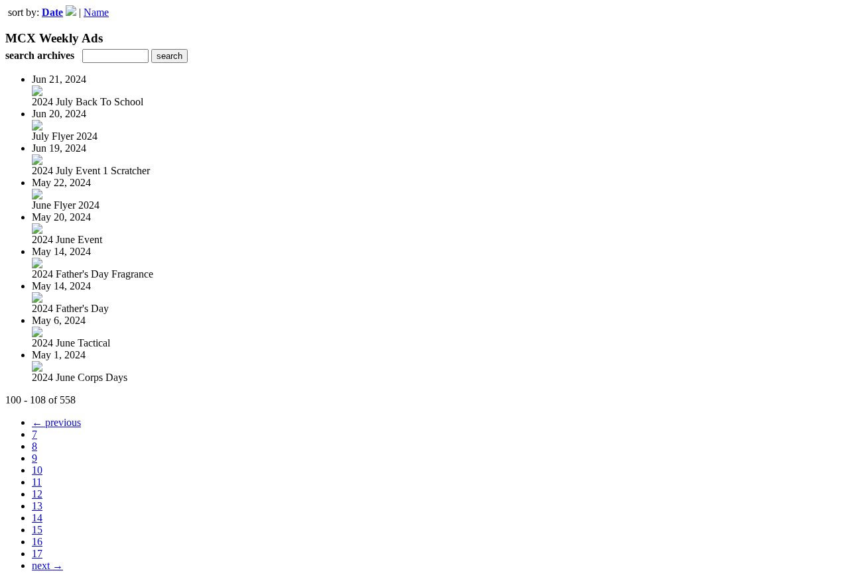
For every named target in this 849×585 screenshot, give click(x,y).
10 (37, 470)
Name (96, 12)
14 (37, 517)
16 (37, 541)
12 (37, 494)
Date (52, 12)
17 (37, 553)
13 (37, 505)
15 (37, 529)
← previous (56, 422)
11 (37, 482)
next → (47, 565)
